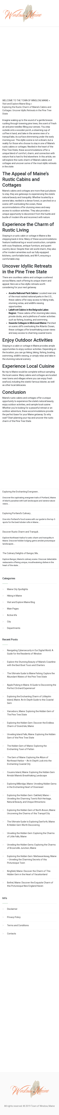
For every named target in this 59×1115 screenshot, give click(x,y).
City (9, 621)
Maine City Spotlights (17, 589)
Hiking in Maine (14, 595)
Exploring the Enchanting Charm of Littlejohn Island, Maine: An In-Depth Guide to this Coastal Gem (30, 699)
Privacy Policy (14, 917)
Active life (12, 615)
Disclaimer (12, 909)
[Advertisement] (29, 66)
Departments (13, 628)
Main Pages (13, 608)
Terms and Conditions (18, 925)
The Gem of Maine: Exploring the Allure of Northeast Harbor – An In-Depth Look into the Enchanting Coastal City (29, 760)
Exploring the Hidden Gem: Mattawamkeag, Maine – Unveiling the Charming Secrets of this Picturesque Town (31, 859)
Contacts (11, 933)
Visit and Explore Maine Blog (21, 602)
